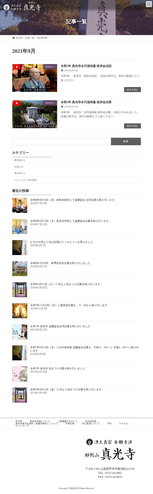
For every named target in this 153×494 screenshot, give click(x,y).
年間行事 (69, 423)
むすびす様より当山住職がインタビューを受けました (61, 242)
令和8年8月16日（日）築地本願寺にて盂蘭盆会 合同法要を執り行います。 (73, 200)
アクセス (123, 423)
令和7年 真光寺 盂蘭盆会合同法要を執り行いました (60, 326)
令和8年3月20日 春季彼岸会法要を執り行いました (60, 263)
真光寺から (20, 173)
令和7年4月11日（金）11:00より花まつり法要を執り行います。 (67, 389)
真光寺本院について (40, 421)
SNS (109, 423)
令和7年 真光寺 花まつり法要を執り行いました (57, 368)
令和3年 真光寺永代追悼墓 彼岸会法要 (86, 102)
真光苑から (20, 160)
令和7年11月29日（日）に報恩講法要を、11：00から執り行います (68, 305)
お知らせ (18, 166)
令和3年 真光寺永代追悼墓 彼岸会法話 (86, 65)
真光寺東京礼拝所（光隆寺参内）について (36, 423)
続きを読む (132, 89)
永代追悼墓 (90, 421)
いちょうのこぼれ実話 (25, 179)
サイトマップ (22, 425)
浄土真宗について (91, 423)
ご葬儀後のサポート (67, 421)
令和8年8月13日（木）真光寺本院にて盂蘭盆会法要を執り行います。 (70, 221)
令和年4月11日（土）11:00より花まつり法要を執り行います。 (66, 284)
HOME (19, 421)
